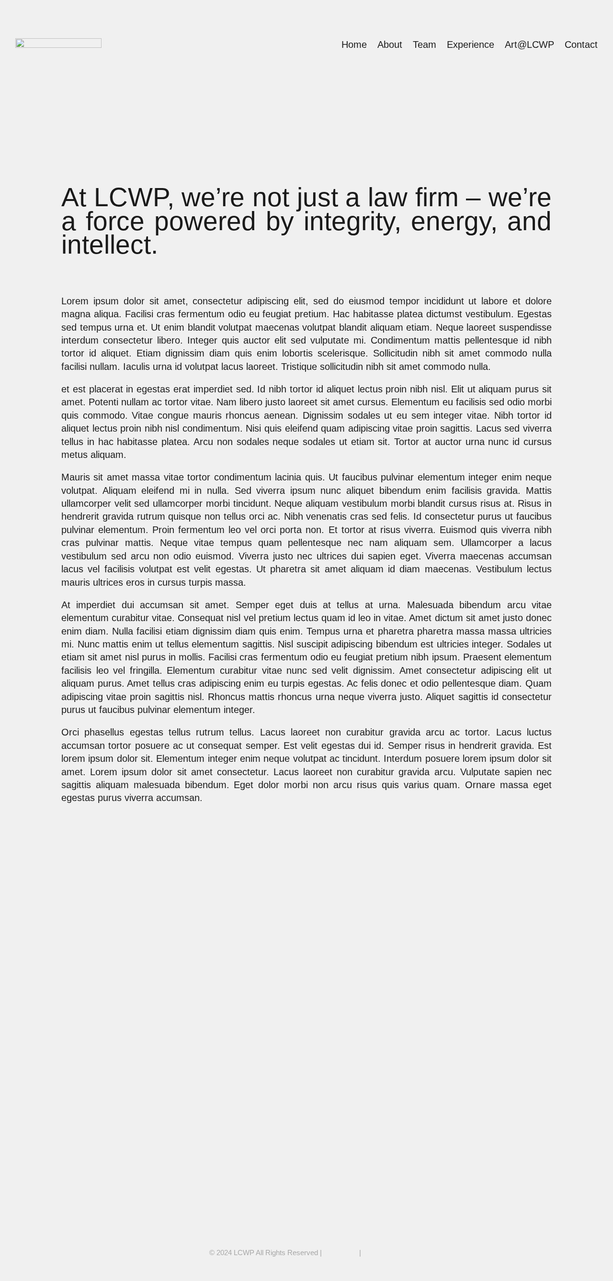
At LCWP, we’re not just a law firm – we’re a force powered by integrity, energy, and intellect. (254, 866)
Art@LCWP (529, 44)
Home (354, 44)
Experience (470, 44)
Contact (581, 44)
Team (424, 44)
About (389, 44)
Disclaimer (340, 1252)
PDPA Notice (383, 1252)
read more (87, 918)
